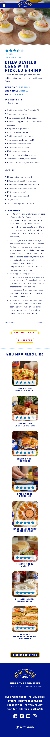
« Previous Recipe (10, 323)
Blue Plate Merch (16, 697)
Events (12, 701)
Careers (24, 709)
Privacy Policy (34, 705)
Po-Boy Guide (37, 697)
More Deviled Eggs (25, 332)
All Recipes (25, 340)
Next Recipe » (41, 323)
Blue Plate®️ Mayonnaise (25, 181)
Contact (12, 709)
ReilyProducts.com (30, 701)
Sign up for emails (25, 655)
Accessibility (27, 727)
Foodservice (15, 705)
